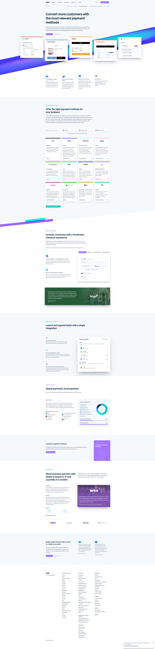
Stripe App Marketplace (83, 618)
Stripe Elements (82, 553)
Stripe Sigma (64, 612)
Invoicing (64, 597)
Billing (65, 510)
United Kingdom (97, 252)
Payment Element (72, 241)
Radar (63, 609)
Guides (96, 575)
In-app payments (82, 588)
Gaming (80, 600)
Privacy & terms (98, 583)
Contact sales (104, 2)
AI (104, 6)
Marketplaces (81, 590)
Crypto (63, 588)
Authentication (92, 6)
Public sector (81, 610)
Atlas (63, 576)
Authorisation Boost (66, 578)
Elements (64, 592)
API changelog (81, 632)
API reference (81, 628)
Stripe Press (97, 603)
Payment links (65, 604)
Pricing (79, 2)
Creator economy (82, 598)
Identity (63, 595)
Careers (96, 600)
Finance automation (82, 585)
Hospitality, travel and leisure (84, 602)
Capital (63, 581)
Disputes (100, 6)
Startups (80, 576)
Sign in (96, 2)
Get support (97, 610)
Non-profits (80, 607)
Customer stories (98, 576)
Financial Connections (66, 593)
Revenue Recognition (66, 610)
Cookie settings (98, 591)
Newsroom (97, 601)
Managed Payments (66, 602)
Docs (108, 6)
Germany (90, 252)
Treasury (64, 617)
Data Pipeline (65, 590)
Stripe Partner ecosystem (83, 620)
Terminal (49, 510)
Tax (63, 614)
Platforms (80, 593)
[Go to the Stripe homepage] (47, 573)
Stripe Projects (81, 635)
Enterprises (80, 575)
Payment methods (83, 6)
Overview (69, 6)
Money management (82, 592)
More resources (98, 593)
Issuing (63, 598)
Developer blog (81, 637)
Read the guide (50, 452)
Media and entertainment (83, 605)
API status (80, 630)
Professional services (83, 609)
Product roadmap (98, 598)
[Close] (152, 642)
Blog (96, 578)
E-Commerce (81, 581)
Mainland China (106, 252)
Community (97, 580)
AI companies (81, 597)
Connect (49, 511)
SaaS (79, 595)
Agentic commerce (82, 578)
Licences (97, 588)
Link (63, 600)
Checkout (81, 241)
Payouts (64, 607)
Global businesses (82, 587)
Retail (79, 612)
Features (75, 6)
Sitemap (96, 590)
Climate (63, 585)
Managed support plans (100, 611)
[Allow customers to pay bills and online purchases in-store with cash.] (103, 199)
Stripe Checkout (98, 554)
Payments (48, 6)
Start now (49, 34)
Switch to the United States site (131, 646)
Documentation (81, 627)
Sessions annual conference (101, 581)
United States (82, 252)
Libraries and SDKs (82, 633)
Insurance (80, 604)
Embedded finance (82, 583)
